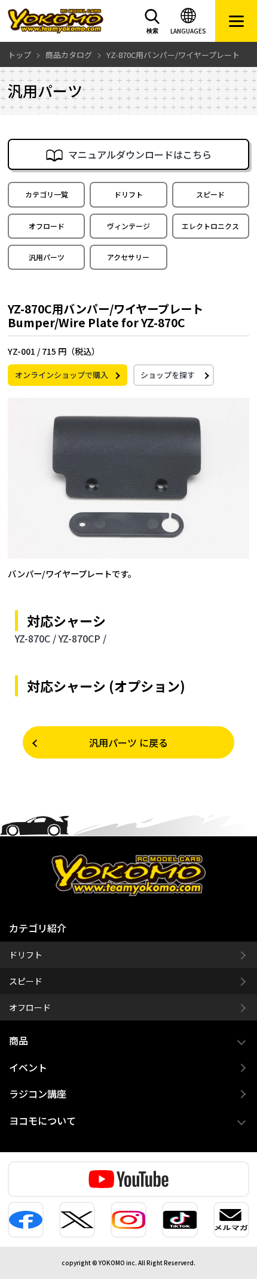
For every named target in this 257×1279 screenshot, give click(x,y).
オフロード (47, 226)
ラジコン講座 (37, 1093)
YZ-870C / (35, 638)
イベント (28, 1067)
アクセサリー (128, 257)
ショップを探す (167, 374)
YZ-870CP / (82, 638)
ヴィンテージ (128, 226)
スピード (210, 194)
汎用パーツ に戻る (128, 742)
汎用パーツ (47, 257)
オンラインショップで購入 (61, 374)
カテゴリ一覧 (46, 194)
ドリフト (128, 194)
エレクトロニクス (210, 226)
